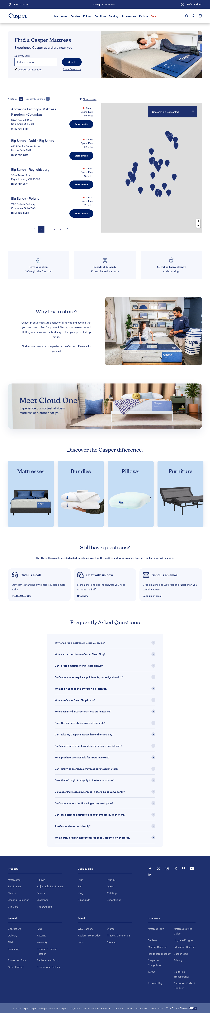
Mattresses (60, 16)
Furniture (100, 16)
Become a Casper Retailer (47, 951)
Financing (13, 949)
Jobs (81, 942)
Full (80, 886)
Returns (41, 935)
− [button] (198, 225)
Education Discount (185, 947)
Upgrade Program (184, 940)
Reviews (152, 940)
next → (68, 229)
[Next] (140, 4)
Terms (151, 971)
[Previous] (67, 4)
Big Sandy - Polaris (25, 198)
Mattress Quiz (156, 928)
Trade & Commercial (118, 935)
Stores (110, 928)
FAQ (39, 928)
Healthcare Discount (159, 953)
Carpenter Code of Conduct (184, 985)
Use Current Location (30, 69)
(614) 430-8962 (20, 212)
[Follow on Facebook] (150, 868)
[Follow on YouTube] (192, 868)
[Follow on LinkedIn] (150, 875)
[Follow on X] (158, 868)
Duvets (41, 893)
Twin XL (111, 879)
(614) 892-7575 (19, 184)
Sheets (12, 893)
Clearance (42, 899)
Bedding (113, 16)
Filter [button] (89, 99)
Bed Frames (14, 886)
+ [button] (198, 221)
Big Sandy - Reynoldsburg (30, 169)
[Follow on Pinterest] (183, 868)
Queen (110, 886)
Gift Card (13, 906)
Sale (153, 16)
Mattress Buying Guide (183, 931)
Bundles (75, 16)
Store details (81, 124)
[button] (105, 585)
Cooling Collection (18, 899)
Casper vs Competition (155, 962)
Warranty (42, 942)
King (80, 893)
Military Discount (158, 947)
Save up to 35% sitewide (104, 4)
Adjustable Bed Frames (50, 886)
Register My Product (90, 935)
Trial (10, 942)
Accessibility (155, 983)
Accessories (129, 16)
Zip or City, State (22, 55)
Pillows (87, 16)
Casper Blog (181, 953)
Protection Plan (17, 960)
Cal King (112, 893)
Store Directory (72, 69)
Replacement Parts (48, 960)
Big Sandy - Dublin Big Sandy (32, 140)
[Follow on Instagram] (167, 868)
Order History (16, 967)
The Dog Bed (44, 906)
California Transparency (181, 974)
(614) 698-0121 (19, 155)
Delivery (12, 935)
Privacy (178, 960)
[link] (39, 585)
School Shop (114, 899)
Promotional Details (48, 967)
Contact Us (14, 928)
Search (71, 62)
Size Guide (84, 899)
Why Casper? (85, 928)
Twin (80, 879)
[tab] (15, 99)
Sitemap (111, 942)
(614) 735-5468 (20, 128)
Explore (143, 16)
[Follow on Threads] (175, 868)
